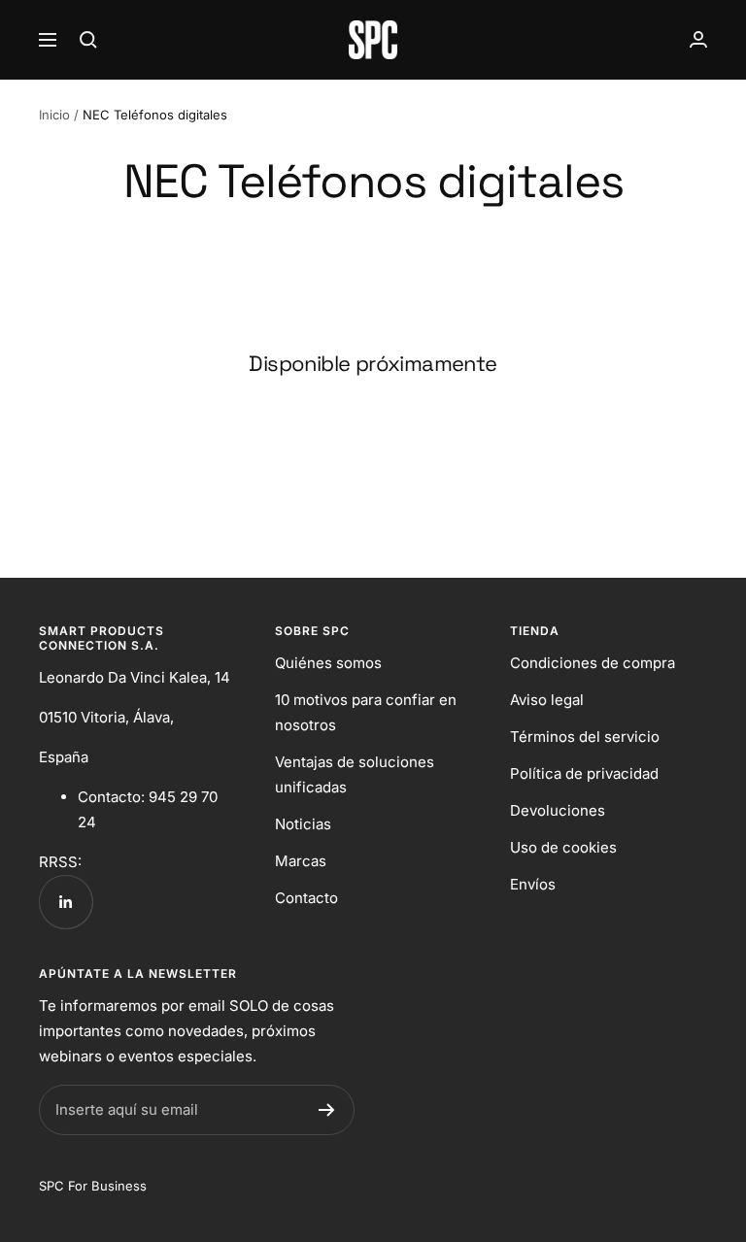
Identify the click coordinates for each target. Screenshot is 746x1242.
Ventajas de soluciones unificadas (354, 774)
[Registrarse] (327, 1110)
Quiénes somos (328, 663)
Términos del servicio (585, 736)
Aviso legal (547, 699)
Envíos (533, 884)
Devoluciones (557, 810)
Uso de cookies (563, 847)
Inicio (54, 114)
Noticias (303, 824)
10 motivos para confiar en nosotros (366, 712)
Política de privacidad (584, 773)
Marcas (300, 861)
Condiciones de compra (592, 663)
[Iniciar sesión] (698, 39)
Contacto (306, 898)
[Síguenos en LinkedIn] (65, 901)
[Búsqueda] (88, 40)
